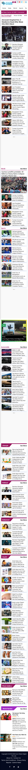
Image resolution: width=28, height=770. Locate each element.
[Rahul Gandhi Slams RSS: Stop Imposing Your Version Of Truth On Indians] (6, 497)
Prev (3, 337)
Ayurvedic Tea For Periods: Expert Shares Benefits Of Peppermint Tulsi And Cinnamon (18, 646)
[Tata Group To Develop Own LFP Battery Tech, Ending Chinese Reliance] (6, 383)
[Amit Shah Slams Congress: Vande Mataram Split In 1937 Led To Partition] (6, 505)
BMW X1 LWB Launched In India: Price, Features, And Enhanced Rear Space (18, 352)
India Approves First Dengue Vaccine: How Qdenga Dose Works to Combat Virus (18, 476)
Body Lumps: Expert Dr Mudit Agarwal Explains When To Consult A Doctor (18, 605)
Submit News (16, 762)
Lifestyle (5, 445)
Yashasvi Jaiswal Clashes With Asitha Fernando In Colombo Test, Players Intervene (18, 233)
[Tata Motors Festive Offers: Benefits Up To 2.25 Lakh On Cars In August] (6, 376)
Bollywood (5, 520)
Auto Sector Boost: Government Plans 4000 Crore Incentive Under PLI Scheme (18, 391)
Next (25, 337)
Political (5, 483)
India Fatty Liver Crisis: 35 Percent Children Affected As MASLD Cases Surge (18, 468)
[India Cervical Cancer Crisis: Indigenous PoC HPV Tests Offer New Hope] (6, 629)
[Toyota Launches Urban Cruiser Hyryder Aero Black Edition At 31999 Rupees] (6, 368)
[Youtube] (19, 2)
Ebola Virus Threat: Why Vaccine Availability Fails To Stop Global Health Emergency (17, 671)
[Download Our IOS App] (15, 1)
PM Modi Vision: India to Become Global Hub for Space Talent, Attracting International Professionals (18, 106)
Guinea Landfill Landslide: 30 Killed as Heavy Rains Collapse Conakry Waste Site (18, 55)
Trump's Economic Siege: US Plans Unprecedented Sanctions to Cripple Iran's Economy (18, 131)
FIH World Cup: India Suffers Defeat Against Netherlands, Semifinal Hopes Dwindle (18, 242)
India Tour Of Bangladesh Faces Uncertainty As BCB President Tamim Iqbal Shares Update (18, 283)
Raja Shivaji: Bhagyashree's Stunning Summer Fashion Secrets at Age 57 (19, 700)
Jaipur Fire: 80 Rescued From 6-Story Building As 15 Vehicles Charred (18, 81)
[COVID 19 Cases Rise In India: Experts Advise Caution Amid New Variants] (6, 580)
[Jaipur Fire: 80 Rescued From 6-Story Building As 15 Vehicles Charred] (6, 81)
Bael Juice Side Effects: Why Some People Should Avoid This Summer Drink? (18, 692)
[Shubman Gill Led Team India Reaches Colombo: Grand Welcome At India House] (6, 266)
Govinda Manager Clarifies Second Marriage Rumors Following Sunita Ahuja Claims (19, 534)
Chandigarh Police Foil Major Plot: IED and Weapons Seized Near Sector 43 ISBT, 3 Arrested (18, 64)
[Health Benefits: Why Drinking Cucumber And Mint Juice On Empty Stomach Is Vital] (6, 621)
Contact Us (17, 758)
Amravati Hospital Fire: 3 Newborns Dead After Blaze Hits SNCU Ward (12, 22)
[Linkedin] (26, 2)
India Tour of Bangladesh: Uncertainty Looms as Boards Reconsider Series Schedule (18, 275)
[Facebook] (17, 2)
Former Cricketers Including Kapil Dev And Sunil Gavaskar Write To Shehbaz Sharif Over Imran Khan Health (18, 72)
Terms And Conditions (8, 760)
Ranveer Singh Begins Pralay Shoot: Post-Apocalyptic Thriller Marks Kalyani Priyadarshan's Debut (18, 542)
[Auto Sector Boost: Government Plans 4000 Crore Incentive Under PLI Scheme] (6, 391)
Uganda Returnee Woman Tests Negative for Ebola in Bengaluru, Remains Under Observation (18, 662)
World (15, 8)
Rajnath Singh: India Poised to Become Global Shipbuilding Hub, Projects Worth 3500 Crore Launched (18, 97)
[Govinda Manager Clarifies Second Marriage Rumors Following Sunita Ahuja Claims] (6, 534)
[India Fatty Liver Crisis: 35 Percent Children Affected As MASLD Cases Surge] (6, 468)
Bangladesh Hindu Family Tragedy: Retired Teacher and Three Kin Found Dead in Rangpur (18, 114)
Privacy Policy (21, 760)
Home (4, 8)
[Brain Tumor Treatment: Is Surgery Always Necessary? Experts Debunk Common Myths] (6, 638)
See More (23, 169)
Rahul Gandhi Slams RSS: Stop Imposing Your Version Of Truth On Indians (18, 497)
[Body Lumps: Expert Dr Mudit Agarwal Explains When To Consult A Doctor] (6, 604)
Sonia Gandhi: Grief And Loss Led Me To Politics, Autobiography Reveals (19, 513)
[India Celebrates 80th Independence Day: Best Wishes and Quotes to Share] (6, 460)
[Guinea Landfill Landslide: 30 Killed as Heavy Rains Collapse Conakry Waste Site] (6, 55)
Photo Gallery (7, 686)
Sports (21, 8)
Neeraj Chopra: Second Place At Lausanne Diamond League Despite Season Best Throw (18, 250)
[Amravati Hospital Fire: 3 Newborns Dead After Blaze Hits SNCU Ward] (14, 34)
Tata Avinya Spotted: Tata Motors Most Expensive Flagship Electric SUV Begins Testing (18, 407)
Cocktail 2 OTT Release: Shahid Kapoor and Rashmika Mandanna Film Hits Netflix (19, 550)
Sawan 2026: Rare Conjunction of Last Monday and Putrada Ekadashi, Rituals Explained (18, 122)
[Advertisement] (14, 151)
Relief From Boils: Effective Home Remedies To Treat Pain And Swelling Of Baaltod (18, 596)
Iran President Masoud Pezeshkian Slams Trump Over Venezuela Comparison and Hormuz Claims (18, 89)
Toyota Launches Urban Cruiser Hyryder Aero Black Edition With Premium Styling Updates (18, 360)
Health (4, 557)
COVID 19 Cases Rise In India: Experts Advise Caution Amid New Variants (18, 580)
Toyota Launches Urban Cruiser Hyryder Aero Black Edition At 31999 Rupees (18, 368)
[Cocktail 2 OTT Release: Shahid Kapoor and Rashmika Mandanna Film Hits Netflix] (6, 551)
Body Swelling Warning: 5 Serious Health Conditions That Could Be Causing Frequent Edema (17, 613)
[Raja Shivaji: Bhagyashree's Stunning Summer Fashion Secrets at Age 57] (6, 701)
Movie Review (7, 709)
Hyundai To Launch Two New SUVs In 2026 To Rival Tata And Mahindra (18, 399)
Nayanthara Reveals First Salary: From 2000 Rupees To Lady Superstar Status (19, 526)
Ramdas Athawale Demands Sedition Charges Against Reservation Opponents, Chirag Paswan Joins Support (18, 46)
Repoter (8, 762)
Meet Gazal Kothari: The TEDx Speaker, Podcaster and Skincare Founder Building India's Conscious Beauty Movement (18, 588)
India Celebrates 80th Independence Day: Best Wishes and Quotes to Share (18, 460)
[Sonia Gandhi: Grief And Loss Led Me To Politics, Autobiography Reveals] (6, 513)
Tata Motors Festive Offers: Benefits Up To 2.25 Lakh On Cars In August (18, 376)
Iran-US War (18, 15)
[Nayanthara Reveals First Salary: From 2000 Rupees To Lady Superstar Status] (6, 526)
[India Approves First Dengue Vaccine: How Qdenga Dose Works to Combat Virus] (6, 476)
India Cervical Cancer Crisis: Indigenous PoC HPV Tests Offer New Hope (18, 629)
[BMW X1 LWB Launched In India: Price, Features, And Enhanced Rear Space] (6, 352)
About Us (9, 758)
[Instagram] (24, 2)
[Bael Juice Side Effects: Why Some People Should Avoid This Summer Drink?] (6, 692)
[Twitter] (22, 2)
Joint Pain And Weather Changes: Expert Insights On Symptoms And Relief (18, 654)
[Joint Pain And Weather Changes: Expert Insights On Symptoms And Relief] (6, 654)
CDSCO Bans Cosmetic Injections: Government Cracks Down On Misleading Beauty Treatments (18, 679)
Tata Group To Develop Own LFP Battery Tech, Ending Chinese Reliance (18, 384)
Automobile (5, 347)
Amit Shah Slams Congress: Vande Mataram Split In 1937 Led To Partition (18, 505)
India (9, 8)
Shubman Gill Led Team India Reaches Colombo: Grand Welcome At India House (18, 267)
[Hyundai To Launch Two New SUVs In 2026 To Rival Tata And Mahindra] (6, 399)
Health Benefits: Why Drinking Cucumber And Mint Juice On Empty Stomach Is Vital (18, 621)
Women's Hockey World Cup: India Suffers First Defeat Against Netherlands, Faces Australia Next (18, 258)
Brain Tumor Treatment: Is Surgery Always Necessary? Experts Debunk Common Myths (18, 638)
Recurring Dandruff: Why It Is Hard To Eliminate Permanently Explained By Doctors (19, 452)
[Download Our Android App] (13, 1)
